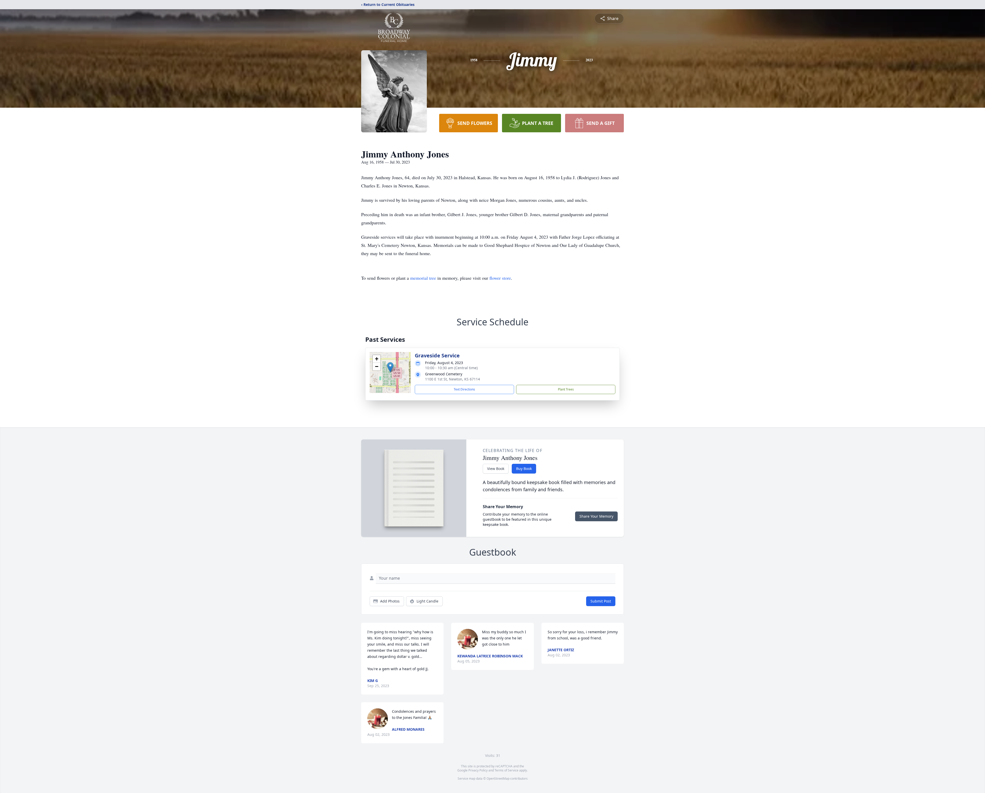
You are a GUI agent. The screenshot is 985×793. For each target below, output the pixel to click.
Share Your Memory (596, 516)
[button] (390, 367)
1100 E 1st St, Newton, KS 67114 (452, 379)
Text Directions (464, 389)
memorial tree (423, 278)
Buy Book (524, 468)
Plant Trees (566, 389)
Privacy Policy (478, 770)
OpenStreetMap (498, 778)
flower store (500, 278)
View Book (495, 468)
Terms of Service (506, 770)
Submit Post (600, 601)
